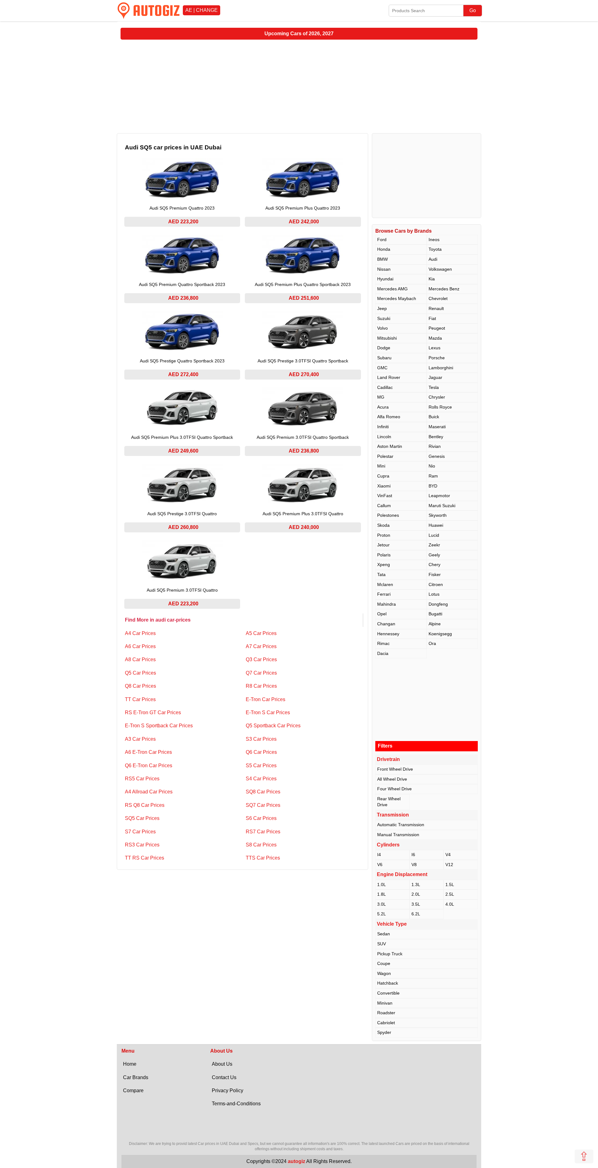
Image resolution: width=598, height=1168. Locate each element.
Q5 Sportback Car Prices (273, 725)
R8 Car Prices (261, 686)
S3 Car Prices (261, 739)
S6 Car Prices (261, 818)
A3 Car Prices (140, 739)
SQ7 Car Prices (263, 805)
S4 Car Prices (261, 778)
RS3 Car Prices (142, 844)
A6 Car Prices (140, 646)
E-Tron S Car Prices (268, 712)
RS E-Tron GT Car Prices (153, 712)
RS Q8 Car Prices (144, 805)
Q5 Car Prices (140, 673)
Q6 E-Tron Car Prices (148, 765)
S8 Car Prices (261, 844)
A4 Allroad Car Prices (149, 791)
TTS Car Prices (263, 857)
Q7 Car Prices (261, 673)
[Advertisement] (299, 86)
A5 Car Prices (261, 633)
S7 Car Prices (140, 831)
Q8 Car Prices (140, 686)
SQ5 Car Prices (142, 818)
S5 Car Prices (261, 765)
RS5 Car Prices (142, 778)
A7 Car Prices (261, 646)
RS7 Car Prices (263, 831)
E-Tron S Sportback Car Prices (159, 725)
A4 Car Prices (140, 633)
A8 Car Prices (140, 659)
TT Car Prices (140, 699)
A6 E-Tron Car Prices (148, 752)
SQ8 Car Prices (263, 791)
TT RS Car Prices (144, 857)
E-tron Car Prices (265, 699)
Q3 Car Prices (261, 659)
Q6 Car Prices (261, 752)
